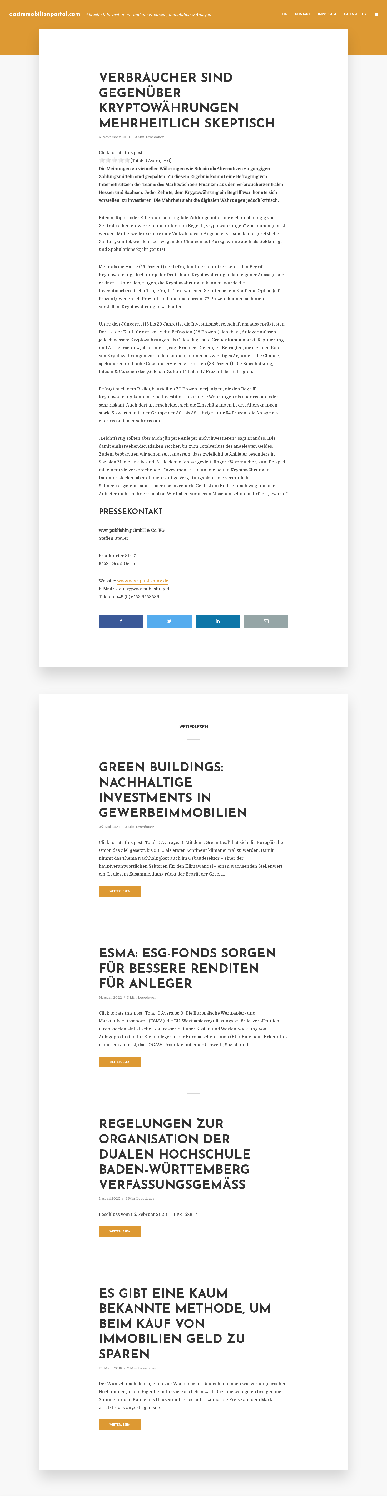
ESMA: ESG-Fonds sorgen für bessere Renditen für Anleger (187, 969)
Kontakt (302, 14)
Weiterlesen (120, 891)
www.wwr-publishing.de (142, 581)
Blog (283, 14)
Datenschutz (355, 14)
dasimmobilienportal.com (44, 14)
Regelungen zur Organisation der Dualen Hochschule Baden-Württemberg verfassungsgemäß (175, 1155)
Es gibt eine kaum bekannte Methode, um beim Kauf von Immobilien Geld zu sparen (185, 1324)
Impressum (327, 14)
